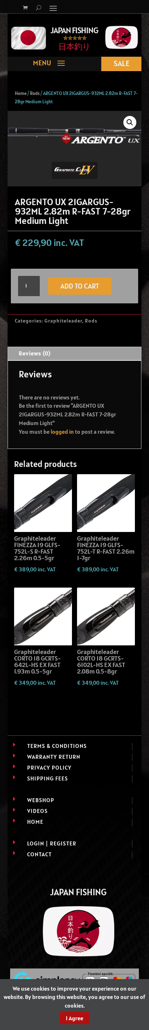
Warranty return (53, 756)
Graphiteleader (63, 320)
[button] (129, 122)
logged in (62, 431)
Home (21, 93)
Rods (35, 93)
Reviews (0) (35, 353)
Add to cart (79, 286)
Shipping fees (47, 778)
